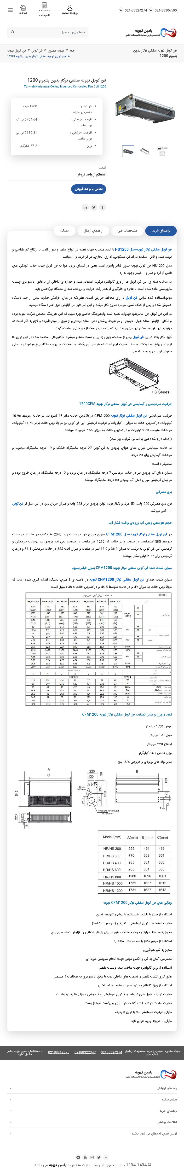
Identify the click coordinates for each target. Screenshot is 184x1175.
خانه (72, 50)
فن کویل (36, 50)
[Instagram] (92, 1157)
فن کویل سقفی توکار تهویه (129, 416)
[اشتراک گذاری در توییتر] (94, 207)
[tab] (161, 231)
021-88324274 (136, 10)
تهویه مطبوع (56, 50)
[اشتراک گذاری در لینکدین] (85, 207)
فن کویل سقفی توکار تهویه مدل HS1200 (143, 250)
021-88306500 (166, 10)
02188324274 (111, 1052)
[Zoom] (145, 109)
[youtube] (85, 1157)
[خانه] (151, 32)
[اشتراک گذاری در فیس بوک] (102, 207)
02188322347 (85, 1052)
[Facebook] (106, 1157)
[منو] (10, 10)
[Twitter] (99, 1157)
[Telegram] (78, 1157)
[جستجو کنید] (12, 32)
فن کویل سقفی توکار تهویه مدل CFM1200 (136, 534)
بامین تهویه (57, 1165)
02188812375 (58, 1052)
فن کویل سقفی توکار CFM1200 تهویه (117, 580)
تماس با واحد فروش (89, 189)
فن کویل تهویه (16, 50)
